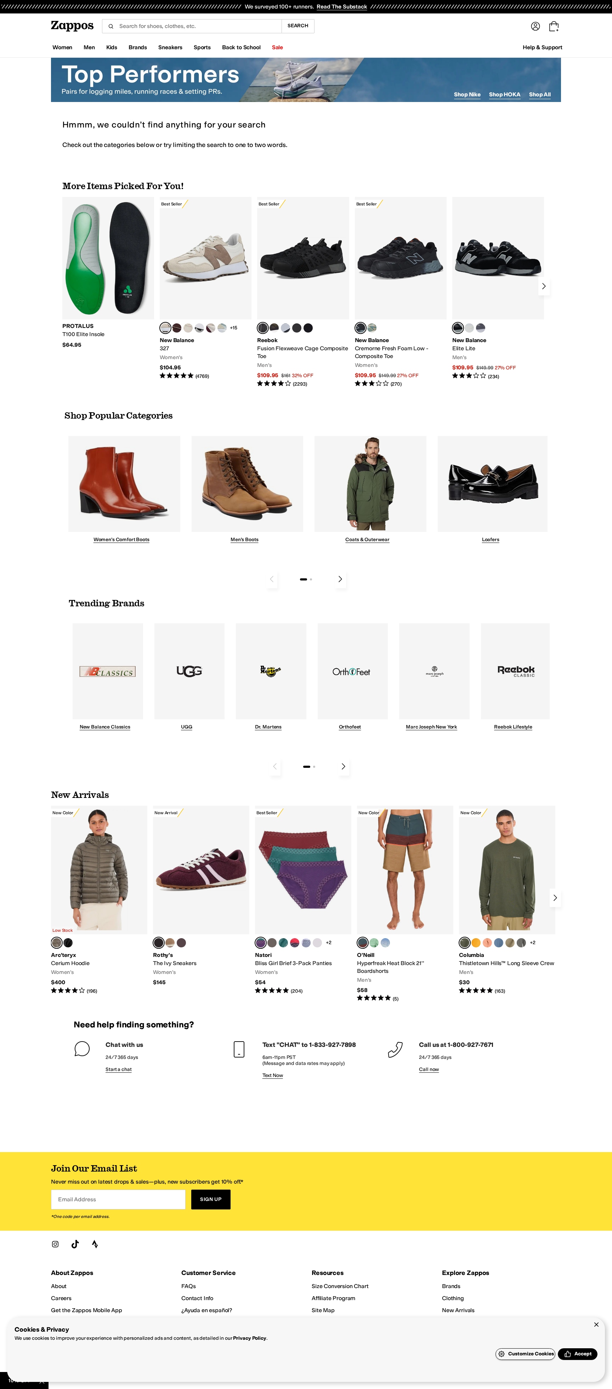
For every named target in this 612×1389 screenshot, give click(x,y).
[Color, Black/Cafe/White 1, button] (272, 942)
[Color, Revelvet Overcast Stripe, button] (181, 942)
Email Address (77, 1199)
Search (298, 26)
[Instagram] (55, 1244)
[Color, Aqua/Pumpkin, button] (372, 328)
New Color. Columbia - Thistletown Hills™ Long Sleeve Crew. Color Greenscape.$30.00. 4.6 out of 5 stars (507, 900)
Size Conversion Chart (340, 1286)
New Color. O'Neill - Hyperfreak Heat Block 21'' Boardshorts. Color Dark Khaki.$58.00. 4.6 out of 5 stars (405, 904)
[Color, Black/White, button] (308, 328)
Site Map (323, 1310)
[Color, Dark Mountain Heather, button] (498, 942)
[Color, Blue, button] (296, 328)
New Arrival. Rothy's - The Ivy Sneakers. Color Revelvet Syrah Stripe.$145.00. (201, 896)
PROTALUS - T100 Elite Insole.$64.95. (108, 272)
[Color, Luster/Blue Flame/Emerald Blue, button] (317, 942)
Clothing (453, 1298)
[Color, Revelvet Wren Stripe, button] (170, 942)
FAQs (188, 1286)
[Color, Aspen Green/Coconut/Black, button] (283, 942)
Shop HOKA (505, 94)
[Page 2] (311, 579)
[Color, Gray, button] (285, 328)
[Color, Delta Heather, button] (510, 942)
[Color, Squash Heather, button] (476, 942)
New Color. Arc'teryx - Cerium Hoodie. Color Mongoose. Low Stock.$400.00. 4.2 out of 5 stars (99, 900)
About (59, 1286)
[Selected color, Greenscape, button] (464, 942)
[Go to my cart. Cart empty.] (554, 26)
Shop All (540, 94)
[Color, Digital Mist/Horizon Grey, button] (199, 328)
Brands (451, 1286)
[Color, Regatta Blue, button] (385, 942)
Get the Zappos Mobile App (86, 1310)
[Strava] (95, 1244)
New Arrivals (458, 1310)
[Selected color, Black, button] (458, 328)
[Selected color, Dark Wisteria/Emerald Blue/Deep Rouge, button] (260, 942)
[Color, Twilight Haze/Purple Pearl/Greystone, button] (306, 942)
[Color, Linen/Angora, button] (188, 328)
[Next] (544, 286)
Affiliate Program (333, 1298)
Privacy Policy (249, 1338)
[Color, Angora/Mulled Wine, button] (210, 328)
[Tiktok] (75, 1244)
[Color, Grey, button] (480, 328)
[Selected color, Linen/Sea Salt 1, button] (165, 328)
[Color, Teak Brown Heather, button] (487, 942)
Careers (61, 1298)
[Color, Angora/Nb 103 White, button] (222, 328)
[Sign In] (535, 26)
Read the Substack (342, 6)
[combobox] (192, 26)
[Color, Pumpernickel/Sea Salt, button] (176, 328)
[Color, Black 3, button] (68, 942)
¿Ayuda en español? (206, 1310)
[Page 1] (303, 579)
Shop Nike (467, 94)
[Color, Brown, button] (274, 328)
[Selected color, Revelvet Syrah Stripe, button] (158, 942)
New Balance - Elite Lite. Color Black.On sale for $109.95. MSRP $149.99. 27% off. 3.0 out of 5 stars (498, 288)
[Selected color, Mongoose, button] (56, 942)
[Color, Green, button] (374, 942)
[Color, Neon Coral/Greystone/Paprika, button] (294, 942)
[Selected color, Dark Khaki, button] (362, 942)
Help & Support (542, 47)
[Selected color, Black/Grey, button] (262, 328)
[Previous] (271, 579)
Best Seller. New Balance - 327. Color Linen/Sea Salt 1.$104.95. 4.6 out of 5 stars (205, 288)
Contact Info (197, 1298)
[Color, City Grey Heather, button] (521, 942)
